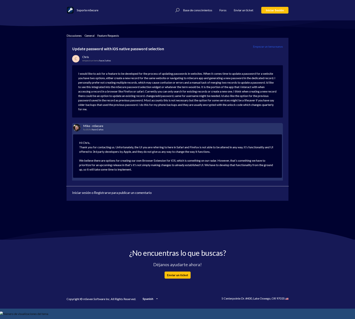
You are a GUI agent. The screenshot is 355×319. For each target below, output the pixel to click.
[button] (177, 10)
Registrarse (102, 193)
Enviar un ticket (243, 10)
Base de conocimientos (197, 10)
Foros (222, 10)
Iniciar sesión (275, 10)
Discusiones (74, 35)
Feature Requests (108, 35)
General (89, 35)
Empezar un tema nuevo (268, 46)
